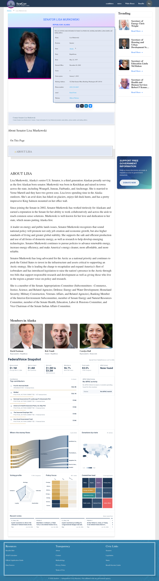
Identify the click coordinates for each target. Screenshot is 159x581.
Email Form (73, 93)
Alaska (9, 11)
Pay (149, 3)
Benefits (141, 3)
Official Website (74, 98)
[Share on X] (82, 106)
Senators (109, 550)
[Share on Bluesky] (90, 106)
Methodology (60, 560)
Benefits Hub (10, 550)
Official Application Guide (14, 560)
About (58, 550)
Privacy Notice (61, 565)
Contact (58, 555)
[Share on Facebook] (77, 106)
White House (130, 3)
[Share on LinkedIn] (86, 106)
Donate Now (129, 183)
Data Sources (10, 565)
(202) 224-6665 (74, 87)
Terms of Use (60, 570)
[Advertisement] (134, 113)
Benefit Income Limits (113, 565)
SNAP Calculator (11, 555)
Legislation (109, 555)
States (108, 560)
